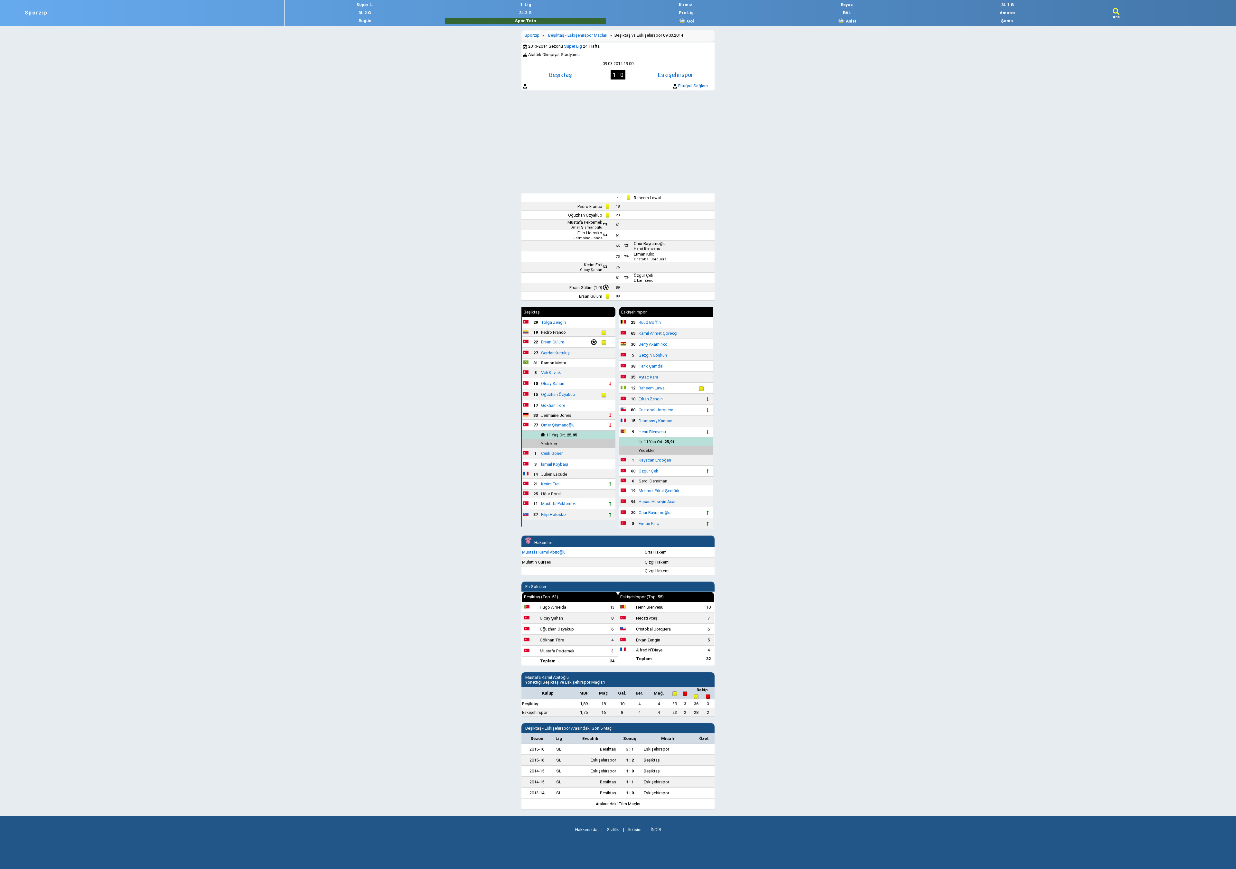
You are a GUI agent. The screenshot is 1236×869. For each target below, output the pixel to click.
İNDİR (656, 829)
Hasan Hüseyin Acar (657, 501)
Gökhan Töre (553, 405)
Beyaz (847, 4)
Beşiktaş (560, 74)
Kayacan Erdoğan (655, 460)
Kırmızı (686, 4)
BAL (847, 12)
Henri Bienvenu (647, 249)
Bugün (365, 20)
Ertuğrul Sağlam (693, 85)
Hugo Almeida (553, 607)
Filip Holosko (589, 232)
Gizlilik (613, 829)
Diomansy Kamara (655, 420)
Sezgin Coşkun (653, 355)
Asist (851, 21)
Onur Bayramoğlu (650, 243)
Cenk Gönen (552, 453)
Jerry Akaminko (653, 344)
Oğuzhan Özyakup (585, 215)
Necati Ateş (646, 618)
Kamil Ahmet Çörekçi (658, 333)
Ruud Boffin (650, 322)
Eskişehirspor (675, 74)
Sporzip (36, 13)
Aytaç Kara (648, 377)
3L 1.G (1007, 4)
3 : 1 (630, 749)
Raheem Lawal (647, 197)
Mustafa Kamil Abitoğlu (544, 552)
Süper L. (364, 4)
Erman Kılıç (644, 254)
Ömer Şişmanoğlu (586, 227)
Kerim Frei (593, 264)
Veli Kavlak (551, 372)
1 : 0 (630, 771)
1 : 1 (630, 782)
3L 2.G (365, 12)
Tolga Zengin (553, 322)
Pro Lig (686, 12)
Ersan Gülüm (581, 287)
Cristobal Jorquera (650, 259)
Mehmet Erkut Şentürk (659, 490)
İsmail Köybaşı (554, 464)
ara (1116, 16)
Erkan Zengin (645, 280)
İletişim (634, 829)
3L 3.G (525, 12)
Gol (690, 21)
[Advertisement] (618, 142)
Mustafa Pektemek (584, 222)
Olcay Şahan (591, 270)
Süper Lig (573, 46)
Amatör (1008, 12)
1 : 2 (630, 760)
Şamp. (1007, 20)
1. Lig (525, 4)
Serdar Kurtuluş (555, 352)
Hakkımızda (586, 829)
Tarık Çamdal (651, 366)
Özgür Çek (643, 275)
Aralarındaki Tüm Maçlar (618, 803)
